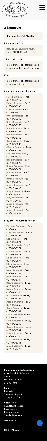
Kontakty (8, 391)
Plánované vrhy (11, 412)
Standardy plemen (13, 415)
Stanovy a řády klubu (14, 394)
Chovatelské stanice (13, 406)
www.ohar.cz (10, 420)
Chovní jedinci (10, 409)
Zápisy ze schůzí (12, 397)
